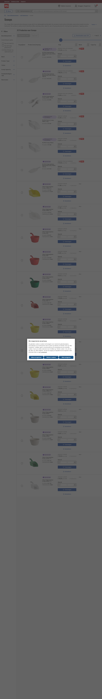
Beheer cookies (51, 357)
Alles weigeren (66, 357)
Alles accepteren (36, 357)
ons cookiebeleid (43, 352)
